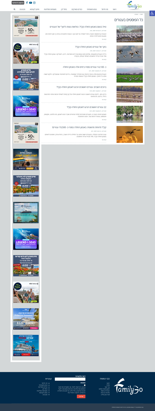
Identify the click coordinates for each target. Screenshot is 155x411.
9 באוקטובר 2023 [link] (96, 111)
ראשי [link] (141, 14)
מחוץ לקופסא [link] (43, 393)
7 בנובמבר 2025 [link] (97, 51)
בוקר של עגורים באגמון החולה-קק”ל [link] (90, 46)
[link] (152, 13)
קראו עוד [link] (104, 39)
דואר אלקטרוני (80, 376)
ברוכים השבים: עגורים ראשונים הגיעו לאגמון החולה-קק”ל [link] (81, 87)
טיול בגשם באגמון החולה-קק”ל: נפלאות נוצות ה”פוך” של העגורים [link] (78, 26)
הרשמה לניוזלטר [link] (18, 3)
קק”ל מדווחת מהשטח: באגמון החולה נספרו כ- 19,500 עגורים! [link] (79, 127)
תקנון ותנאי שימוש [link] (104, 389)
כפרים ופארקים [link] (42, 387)
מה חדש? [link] (44, 383)
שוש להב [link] (104, 30)
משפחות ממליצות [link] (42, 391)
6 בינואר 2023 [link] (97, 131)
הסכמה (82, 383)
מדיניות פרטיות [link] (105, 393)
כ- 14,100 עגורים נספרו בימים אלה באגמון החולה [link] (84, 66)
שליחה (81, 396)
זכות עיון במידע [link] (105, 394)
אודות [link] (108, 385)
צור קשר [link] (107, 387)
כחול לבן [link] (44, 389)
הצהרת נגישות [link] (105, 391)
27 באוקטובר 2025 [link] (96, 71)
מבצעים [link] (45, 394)
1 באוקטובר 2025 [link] (96, 91)
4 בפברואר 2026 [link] (97, 30)
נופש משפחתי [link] (43, 385)
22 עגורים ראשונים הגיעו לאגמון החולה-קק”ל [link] (86, 107)
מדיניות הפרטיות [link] (73, 389)
